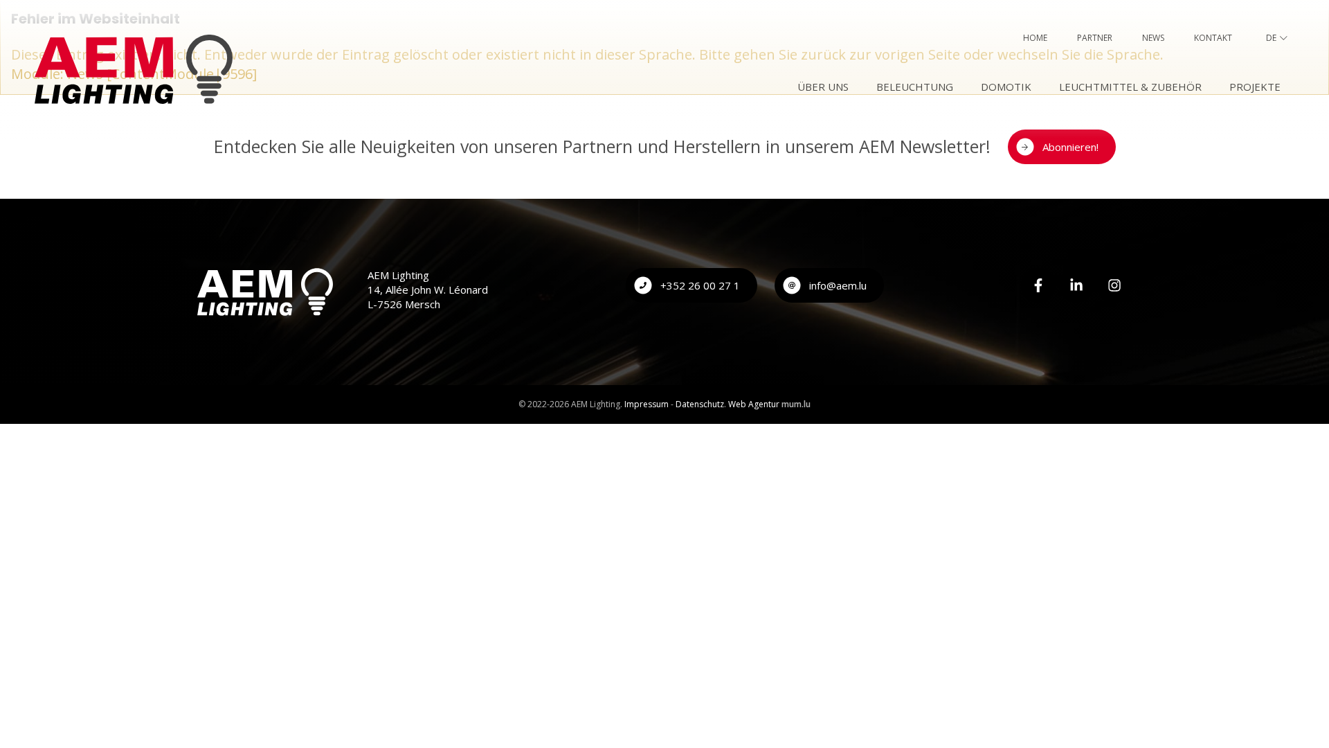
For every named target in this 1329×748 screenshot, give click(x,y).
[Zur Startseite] (134, 69)
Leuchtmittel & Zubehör (1130, 86)
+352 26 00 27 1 (700, 285)
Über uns (823, 86)
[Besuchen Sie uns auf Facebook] (1038, 285)
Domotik (1006, 86)
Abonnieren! (1070, 147)
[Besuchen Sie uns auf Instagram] (1114, 285)
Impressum (646, 404)
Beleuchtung (914, 86)
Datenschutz (700, 404)
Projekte (1255, 86)
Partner (1094, 38)
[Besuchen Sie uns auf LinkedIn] (1076, 285)
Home (1035, 38)
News (1153, 38)
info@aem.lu (838, 285)
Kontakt (1213, 38)
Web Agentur (753, 404)
